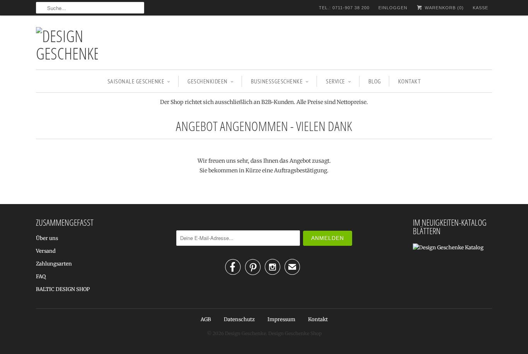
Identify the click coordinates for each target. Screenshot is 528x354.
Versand (46, 251)
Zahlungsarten (54, 263)
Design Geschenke (245, 333)
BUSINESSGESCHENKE (277, 81)
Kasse (480, 7)
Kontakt (409, 81)
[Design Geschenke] (67, 44)
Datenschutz (239, 319)
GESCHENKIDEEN (207, 81)
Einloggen (392, 7)
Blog (374, 81)
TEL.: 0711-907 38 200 (344, 7)
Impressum (281, 319)
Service (335, 81)
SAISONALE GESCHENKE (136, 81)
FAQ (41, 276)
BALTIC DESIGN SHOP (63, 289)
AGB (206, 319)
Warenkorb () (443, 7)
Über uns (47, 238)
